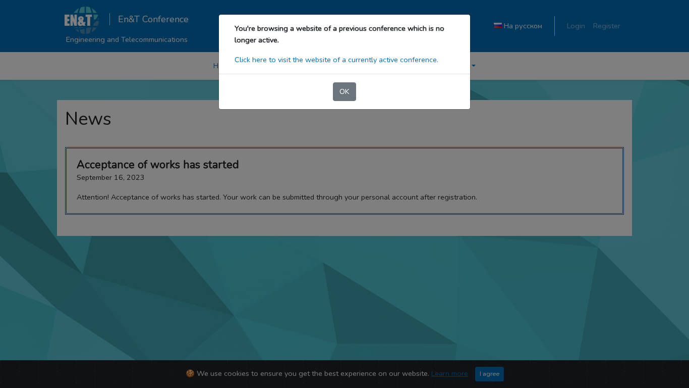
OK (344, 91)
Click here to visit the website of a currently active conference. (336, 60)
